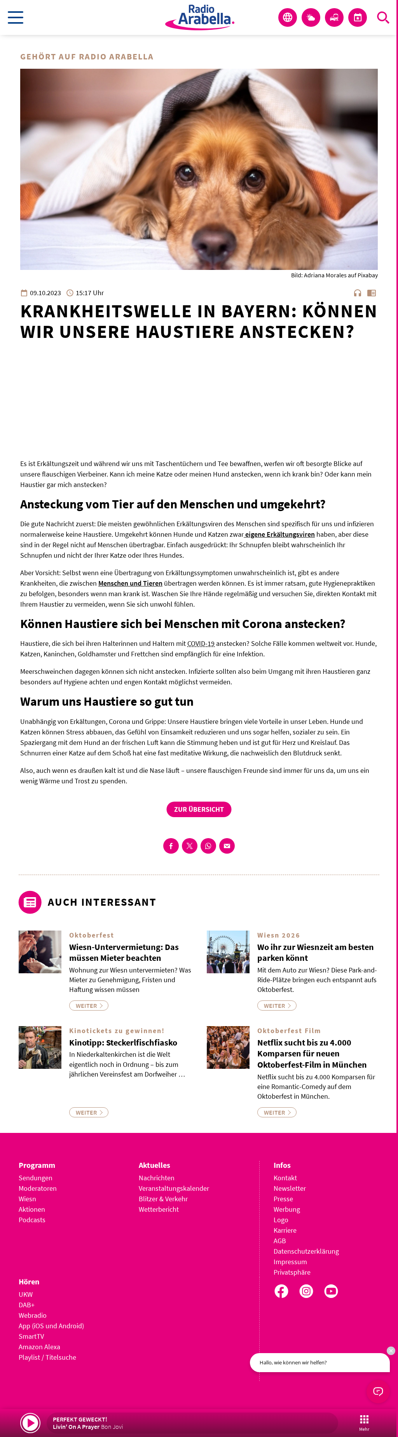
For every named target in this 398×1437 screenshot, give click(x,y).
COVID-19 (201, 643)
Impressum (290, 1261)
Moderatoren (38, 1188)
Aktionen (32, 1209)
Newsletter (290, 1188)
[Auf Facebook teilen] (171, 846)
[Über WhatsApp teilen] (208, 846)
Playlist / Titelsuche (47, 1357)
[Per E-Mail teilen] (227, 846)
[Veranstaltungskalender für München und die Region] (357, 17)
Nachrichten (157, 1177)
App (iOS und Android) (51, 1325)
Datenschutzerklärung (306, 1251)
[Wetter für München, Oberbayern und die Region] (311, 17)
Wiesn (27, 1198)
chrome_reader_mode (371, 292)
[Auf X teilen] (189, 846)
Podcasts (32, 1219)
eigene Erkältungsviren (279, 534)
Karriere (285, 1230)
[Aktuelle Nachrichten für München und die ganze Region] (287, 17)
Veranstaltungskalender (174, 1188)
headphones (357, 292)
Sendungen (35, 1177)
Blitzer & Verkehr (163, 1198)
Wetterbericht (159, 1209)
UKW (26, 1294)
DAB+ (27, 1304)
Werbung (287, 1209)
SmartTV (31, 1336)
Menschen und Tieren (130, 583)
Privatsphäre (292, 1272)
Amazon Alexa (39, 1346)
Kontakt (285, 1177)
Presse (283, 1198)
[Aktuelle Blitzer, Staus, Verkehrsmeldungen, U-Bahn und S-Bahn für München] (334, 17)
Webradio (33, 1315)
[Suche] (383, 17)
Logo (281, 1219)
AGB (280, 1240)
